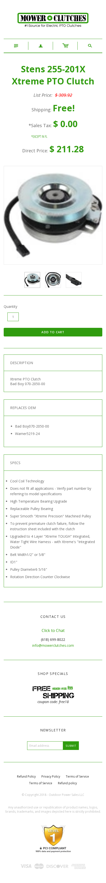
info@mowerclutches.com (53, 645)
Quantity (10, 306)
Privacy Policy (50, 776)
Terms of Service (77, 776)
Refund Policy (26, 776)
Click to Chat (53, 630)
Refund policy (67, 783)
